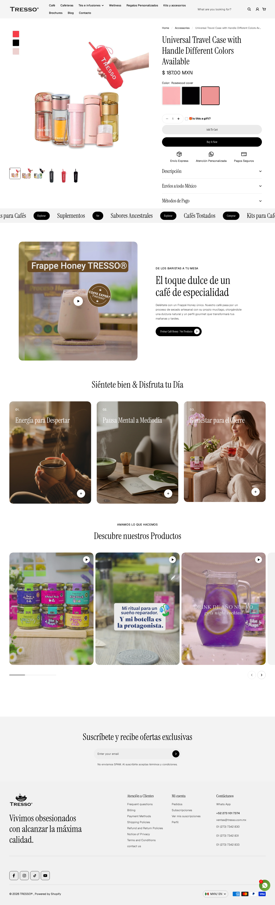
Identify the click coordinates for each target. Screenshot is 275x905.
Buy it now (212, 142)
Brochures (55, 13)
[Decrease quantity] (166, 118)
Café (52, 5)
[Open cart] (264, 9)
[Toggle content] (81, 493)
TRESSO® (26, 894)
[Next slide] (261, 675)
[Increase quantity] (180, 118)
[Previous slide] (252, 675)
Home (165, 28)
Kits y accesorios (174, 5)
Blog (71, 13)
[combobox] (224, 9)
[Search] (249, 9)
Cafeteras (66, 5)
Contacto (85, 13)
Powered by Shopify (48, 894)
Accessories (182, 28)
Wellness (115, 5)
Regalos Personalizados (142, 5)
